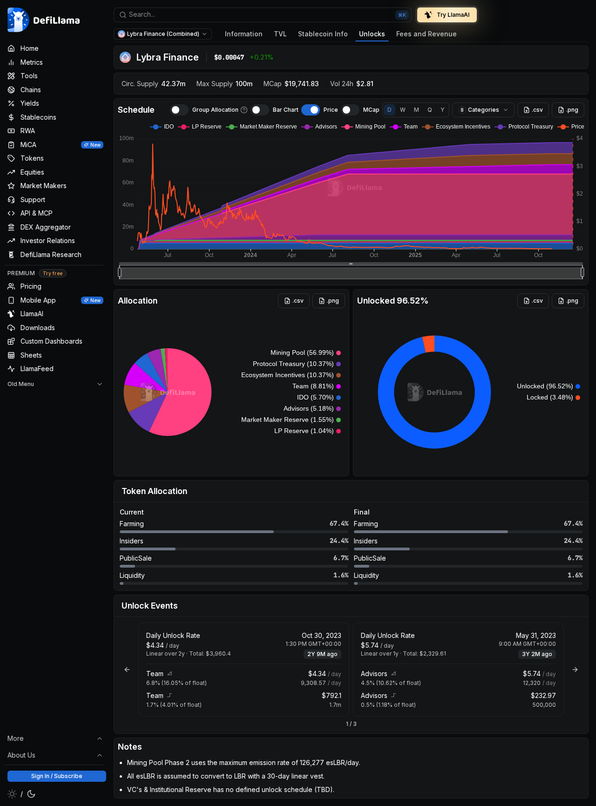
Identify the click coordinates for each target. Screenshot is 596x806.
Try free (52, 273)
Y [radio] (442, 109)
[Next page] (575, 669)
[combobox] (263, 14)
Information (244, 34)
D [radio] (389, 109)
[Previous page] (127, 669)
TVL (280, 34)
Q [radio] (429, 109)
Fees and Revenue (426, 34)
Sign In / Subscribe (56, 775)
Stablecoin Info (323, 34)
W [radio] (403, 109)
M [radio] (416, 109)
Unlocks (372, 34)
